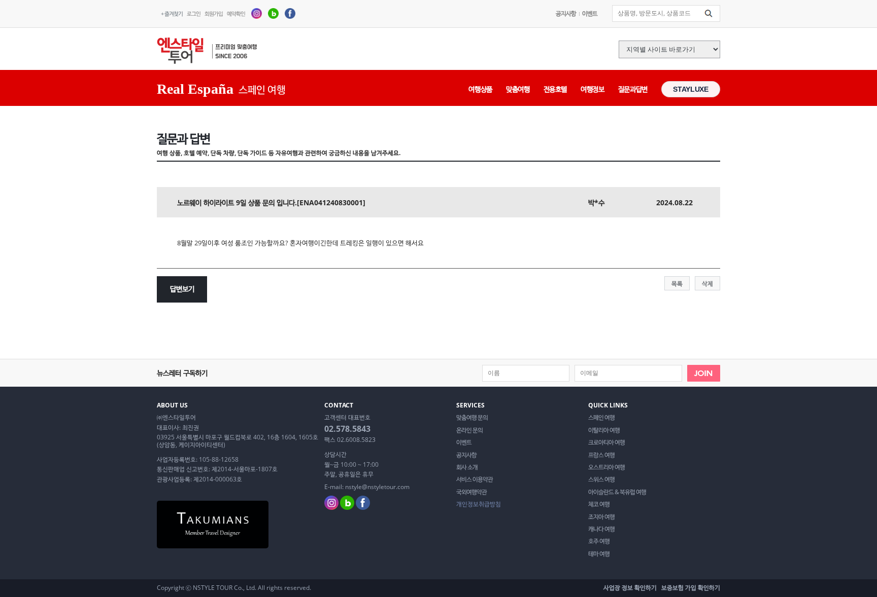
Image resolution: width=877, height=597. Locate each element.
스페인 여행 (601, 417)
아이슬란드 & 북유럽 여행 (617, 492)
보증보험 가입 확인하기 (690, 587)
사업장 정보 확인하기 (630, 587)
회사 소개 (467, 467)
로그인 (193, 13)
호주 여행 (599, 541)
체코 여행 (599, 504)
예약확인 (236, 13)
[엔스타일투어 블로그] (273, 13)
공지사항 (566, 13)
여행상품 (480, 89)
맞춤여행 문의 (472, 417)
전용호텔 (555, 89)
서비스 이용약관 (474, 479)
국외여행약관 (471, 492)
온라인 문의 (469, 430)
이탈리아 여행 (604, 430)
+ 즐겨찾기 (172, 13)
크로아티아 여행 (606, 442)
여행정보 (592, 89)
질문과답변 (633, 89)
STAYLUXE (690, 89)
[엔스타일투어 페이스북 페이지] (290, 13)
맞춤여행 (518, 89)
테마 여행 (599, 553)
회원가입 (214, 13)
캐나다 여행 (601, 529)
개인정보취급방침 (478, 504)
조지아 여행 (601, 516)
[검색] (708, 13)
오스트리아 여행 (606, 467)
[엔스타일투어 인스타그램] (256, 13)
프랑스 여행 (601, 455)
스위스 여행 (601, 479)
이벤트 (589, 13)
